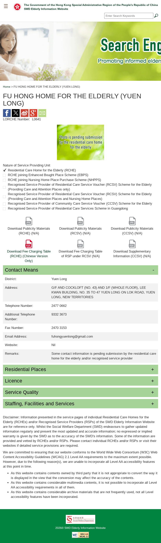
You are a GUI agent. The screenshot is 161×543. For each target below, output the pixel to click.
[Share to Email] (42, 113)
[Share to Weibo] (24, 113)
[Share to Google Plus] (33, 113)
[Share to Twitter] (16, 113)
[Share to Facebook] (7, 113)
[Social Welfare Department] (80, 519)
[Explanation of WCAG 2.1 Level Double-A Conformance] (80, 534)
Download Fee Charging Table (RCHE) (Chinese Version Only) (29, 256)
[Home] (17, 6)
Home (6, 86)
